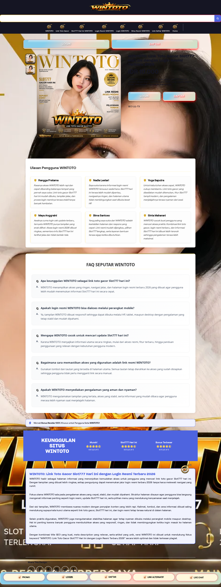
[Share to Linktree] (48, 569)
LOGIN (66, 43)
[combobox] (107, 18)
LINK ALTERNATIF (155, 577)
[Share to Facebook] (39, 569)
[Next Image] (118, 96)
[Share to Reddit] (65, 569)
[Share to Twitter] (31, 569)
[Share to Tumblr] (73, 569)
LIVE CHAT (199, 577)
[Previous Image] (39, 96)
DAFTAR (154, 43)
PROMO (26, 578)
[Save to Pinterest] (56, 569)
